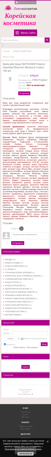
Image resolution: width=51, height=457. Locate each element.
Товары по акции (25, 426)
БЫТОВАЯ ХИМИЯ (13, 315)
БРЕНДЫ (10, 259)
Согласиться (25, 454)
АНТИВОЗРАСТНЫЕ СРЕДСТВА (19, 302)
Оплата (26, 414)
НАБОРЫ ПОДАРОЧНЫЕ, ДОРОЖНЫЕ (21, 298)
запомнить (10, 344)
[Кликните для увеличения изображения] (10, 79)
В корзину (24, 93)
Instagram (26, 438)
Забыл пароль (19, 347)
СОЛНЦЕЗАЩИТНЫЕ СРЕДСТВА (19, 279)
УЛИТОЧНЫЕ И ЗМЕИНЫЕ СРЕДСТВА (21, 292)
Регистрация (32, 347)
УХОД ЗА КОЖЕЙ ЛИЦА (16, 266)
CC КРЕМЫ (10, 269)
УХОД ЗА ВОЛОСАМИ (15, 285)
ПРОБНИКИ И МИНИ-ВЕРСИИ (18, 295)
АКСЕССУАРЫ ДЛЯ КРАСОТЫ (18, 305)
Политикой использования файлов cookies (23, 449)
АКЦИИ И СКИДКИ (14, 263)
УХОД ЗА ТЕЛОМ (13, 282)
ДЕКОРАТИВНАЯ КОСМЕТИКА (18, 289)
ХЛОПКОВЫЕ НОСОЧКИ (15, 311)
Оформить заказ (28, 2)
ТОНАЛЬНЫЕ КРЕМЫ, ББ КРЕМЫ (19, 272)
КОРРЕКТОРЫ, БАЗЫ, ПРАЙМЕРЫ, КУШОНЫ (23, 276)
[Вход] (21, 228)
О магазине (25, 412)
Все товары (25, 429)
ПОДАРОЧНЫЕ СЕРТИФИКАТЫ (18, 308)
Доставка (25, 417)
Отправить (17, 243)
